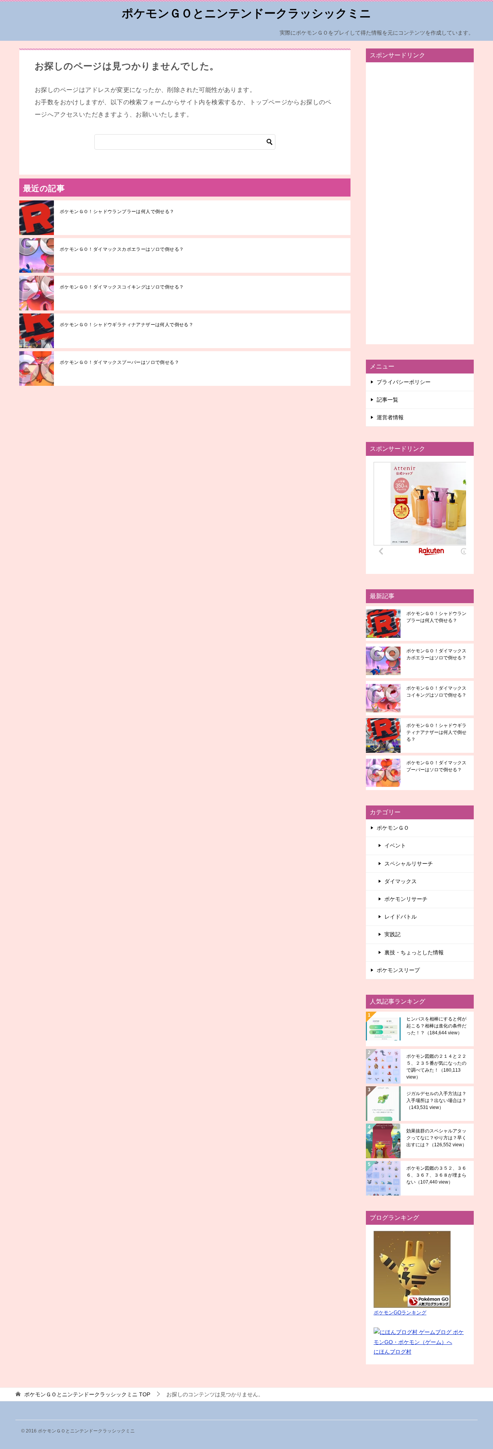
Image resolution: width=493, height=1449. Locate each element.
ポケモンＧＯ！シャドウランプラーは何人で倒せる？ (117, 211)
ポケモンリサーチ (406, 899)
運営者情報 (390, 417)
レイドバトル (400, 917)
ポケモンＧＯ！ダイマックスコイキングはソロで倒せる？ (122, 287)
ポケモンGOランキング (400, 1313)
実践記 (392, 934)
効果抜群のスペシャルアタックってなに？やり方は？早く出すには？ (436, 1137)
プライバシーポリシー (404, 382)
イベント (395, 845)
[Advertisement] (420, 203)
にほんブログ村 (392, 1352)
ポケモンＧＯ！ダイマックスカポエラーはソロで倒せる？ (122, 249)
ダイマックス (400, 881)
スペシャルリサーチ (408, 863)
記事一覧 (387, 400)
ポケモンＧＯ (393, 828)
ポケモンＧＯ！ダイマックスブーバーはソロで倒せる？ (119, 362)
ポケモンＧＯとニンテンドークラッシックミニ (246, 13)
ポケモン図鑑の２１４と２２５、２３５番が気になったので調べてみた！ (436, 1067)
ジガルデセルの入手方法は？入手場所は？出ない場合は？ (436, 1100)
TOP (87, 1394)
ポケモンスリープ (398, 970)
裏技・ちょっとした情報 (414, 952)
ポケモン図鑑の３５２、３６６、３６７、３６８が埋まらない (436, 1175)
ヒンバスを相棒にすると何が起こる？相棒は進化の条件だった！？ (436, 1025)
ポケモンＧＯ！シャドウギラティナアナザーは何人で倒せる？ (126, 324)
